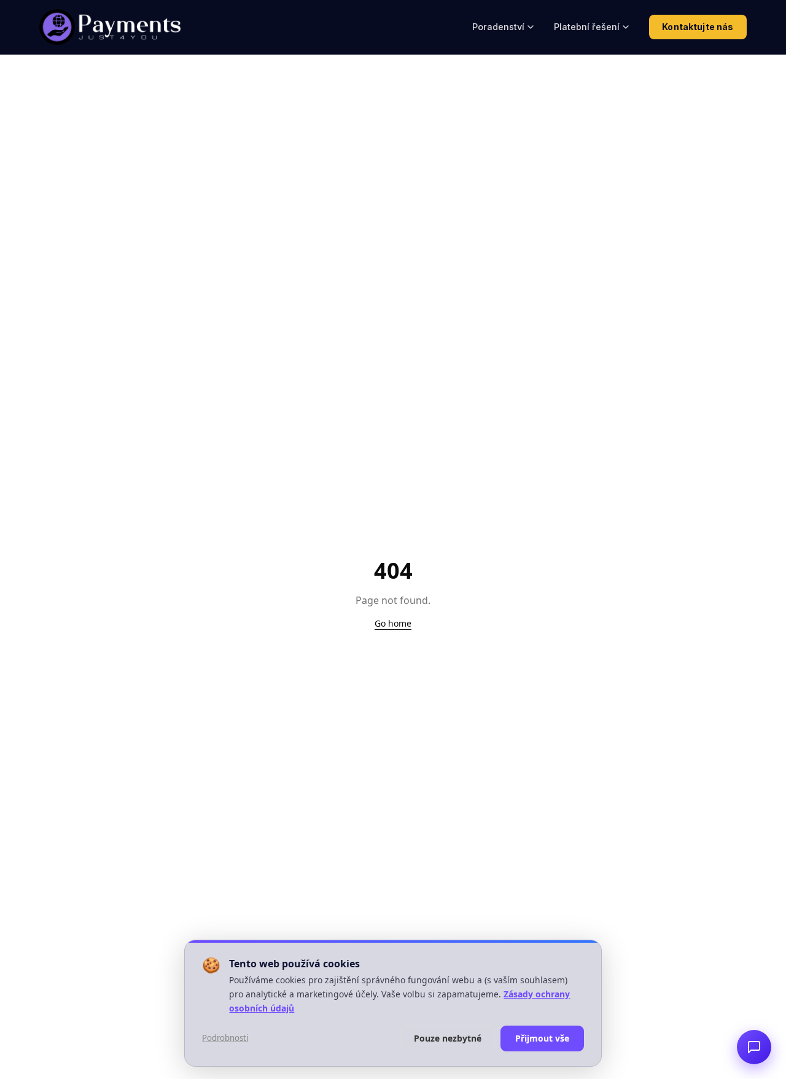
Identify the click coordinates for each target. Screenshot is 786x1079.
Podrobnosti (225, 1037)
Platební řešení (587, 26)
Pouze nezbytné (447, 1038)
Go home (393, 623)
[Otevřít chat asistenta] (754, 1047)
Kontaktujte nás (697, 26)
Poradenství (498, 26)
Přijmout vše (542, 1038)
